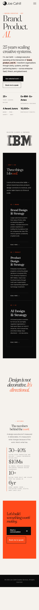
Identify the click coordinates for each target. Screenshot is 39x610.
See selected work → (13, 79)
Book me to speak (11, 85)
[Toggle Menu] (35, 3)
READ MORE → (15, 295)
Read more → (15, 244)
